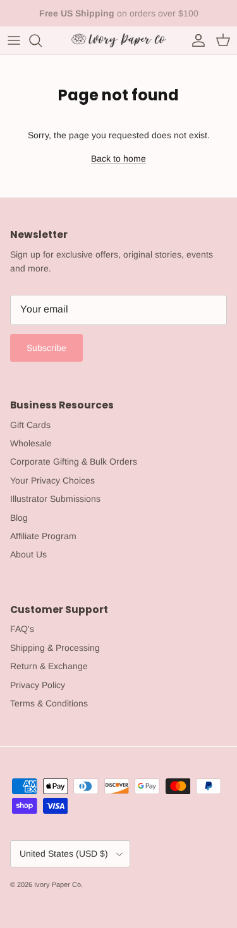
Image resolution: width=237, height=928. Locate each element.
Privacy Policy (37, 685)
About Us (28, 554)
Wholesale (31, 443)
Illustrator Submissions (55, 499)
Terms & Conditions (49, 703)
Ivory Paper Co (57, 884)
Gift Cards (30, 425)
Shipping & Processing (55, 648)
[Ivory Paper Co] (118, 40)
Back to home (118, 158)
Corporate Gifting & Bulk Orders (73, 461)
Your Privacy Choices (52, 480)
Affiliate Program (43, 536)
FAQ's (22, 629)
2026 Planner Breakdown (159, 18)
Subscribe (46, 348)
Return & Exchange (49, 666)
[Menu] (14, 40)
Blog (19, 518)
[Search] (42, 40)
